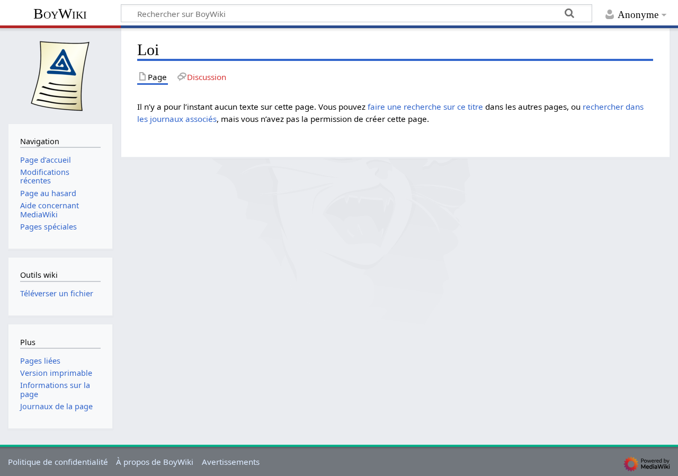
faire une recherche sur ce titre (425, 106)
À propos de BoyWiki (154, 461)
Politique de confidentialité (58, 461)
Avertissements (231, 461)
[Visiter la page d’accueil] (60, 75)
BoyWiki (60, 13)
